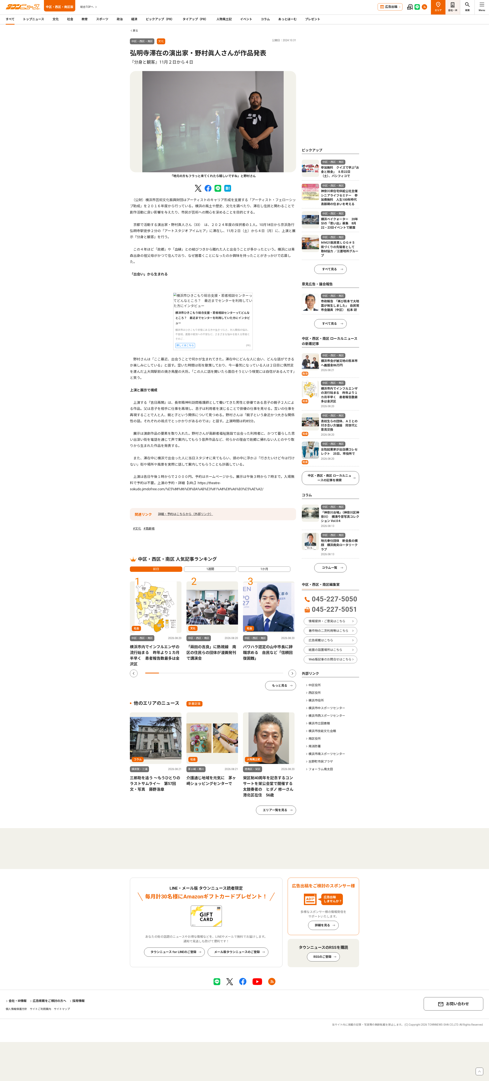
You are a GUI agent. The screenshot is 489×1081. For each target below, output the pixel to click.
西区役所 (314, 693)
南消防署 (314, 746)
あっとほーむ (287, 19)
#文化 (137, 528)
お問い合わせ (457, 1004)
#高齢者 (149, 528)
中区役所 (314, 685)
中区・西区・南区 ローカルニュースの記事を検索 (329, 478)
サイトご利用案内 (40, 1009)
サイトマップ (62, 1009)
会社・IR (452, 10)
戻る (135, 30)
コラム (265, 19)
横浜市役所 (316, 700)
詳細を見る (322, 925)
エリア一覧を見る (275, 810)
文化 (56, 19)
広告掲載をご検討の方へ (49, 1001)
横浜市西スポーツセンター (326, 716)
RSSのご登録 (322, 957)
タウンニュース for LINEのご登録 (173, 952)
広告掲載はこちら (321, 640)
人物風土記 (224, 19)
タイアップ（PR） (195, 19)
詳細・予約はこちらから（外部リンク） (185, 514)
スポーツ (102, 19)
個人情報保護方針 (16, 1009)
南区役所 (314, 738)
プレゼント (312, 19)
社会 (70, 19)
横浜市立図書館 (319, 723)
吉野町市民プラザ (320, 761)
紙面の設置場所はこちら (325, 650)
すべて (10, 19)
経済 (134, 19)
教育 (85, 19)
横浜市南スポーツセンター (326, 754)
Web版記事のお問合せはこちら (330, 659)
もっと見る (279, 685)
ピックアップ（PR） (160, 19)
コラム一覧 (329, 568)
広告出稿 (391, 7)
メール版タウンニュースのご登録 (237, 952)
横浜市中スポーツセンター (326, 708)
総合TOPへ (87, 6)
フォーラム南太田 (320, 769)
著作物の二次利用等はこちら (328, 631)
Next (292, 673)
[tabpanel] (213, 124)
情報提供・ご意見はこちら (327, 621)
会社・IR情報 (18, 1001)
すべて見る (329, 269)
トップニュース (33, 19)
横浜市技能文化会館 (322, 731)
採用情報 (78, 1001)
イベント (246, 19)
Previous (134, 673)
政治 (120, 19)
